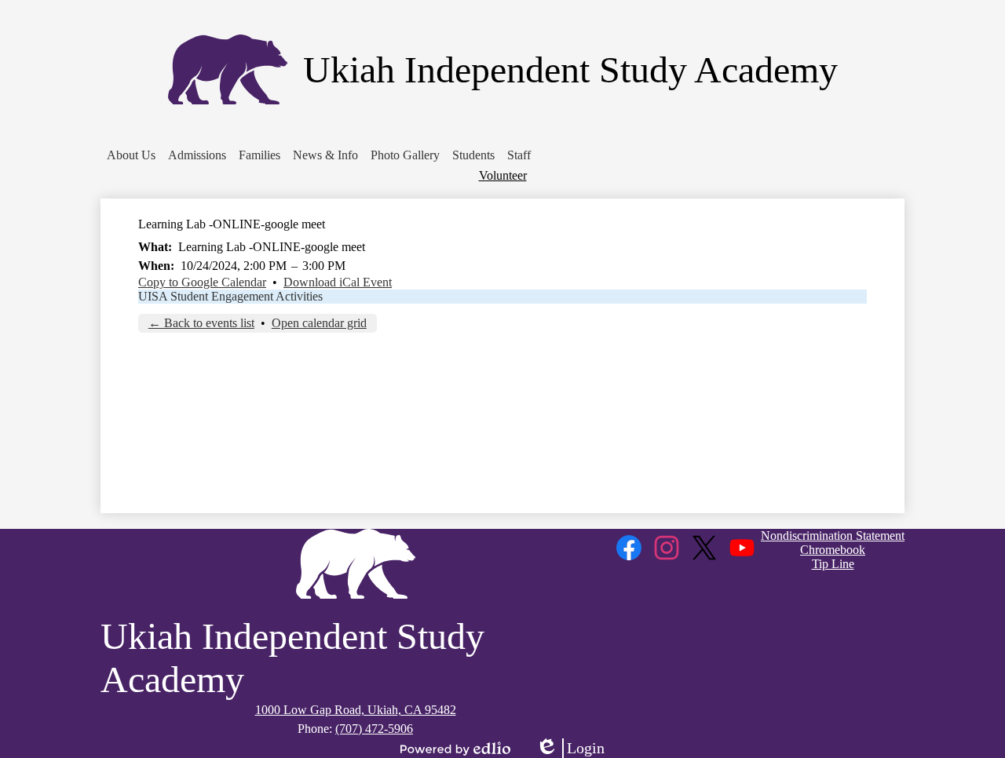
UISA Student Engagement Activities (230, 296)
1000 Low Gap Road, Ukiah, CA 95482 (355, 709)
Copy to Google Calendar (202, 282)
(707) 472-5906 (374, 728)
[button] (131, 155)
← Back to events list (201, 323)
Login (570, 748)
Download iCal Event (337, 282)
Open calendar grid (319, 323)
